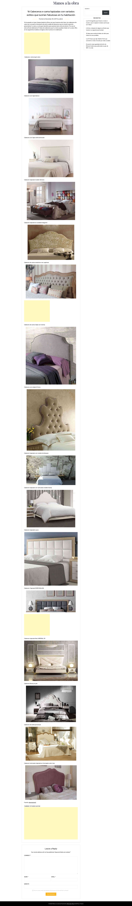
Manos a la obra (66, 2)
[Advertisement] (37, 43)
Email (53, 877)
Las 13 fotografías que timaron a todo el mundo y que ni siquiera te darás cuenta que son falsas (97, 22)
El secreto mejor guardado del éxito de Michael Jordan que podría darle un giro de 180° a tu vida (97, 46)
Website (26, 884)
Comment (27, 855)
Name (26, 877)
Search (87, 8)
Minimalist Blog (70, 903)
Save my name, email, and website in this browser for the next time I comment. (51, 890)
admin (61, 19)
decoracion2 (32, 802)
